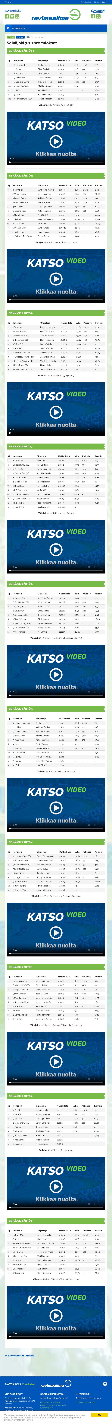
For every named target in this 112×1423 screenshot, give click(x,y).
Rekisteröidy (86, 2)
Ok (99, 1415)
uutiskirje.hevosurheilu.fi (86, 1402)
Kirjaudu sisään (100, 2)
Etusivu (8, 2)
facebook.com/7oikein (50, 1402)
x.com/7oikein (46, 1408)
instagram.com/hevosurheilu (53, 1405)
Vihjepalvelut (19, 28)
